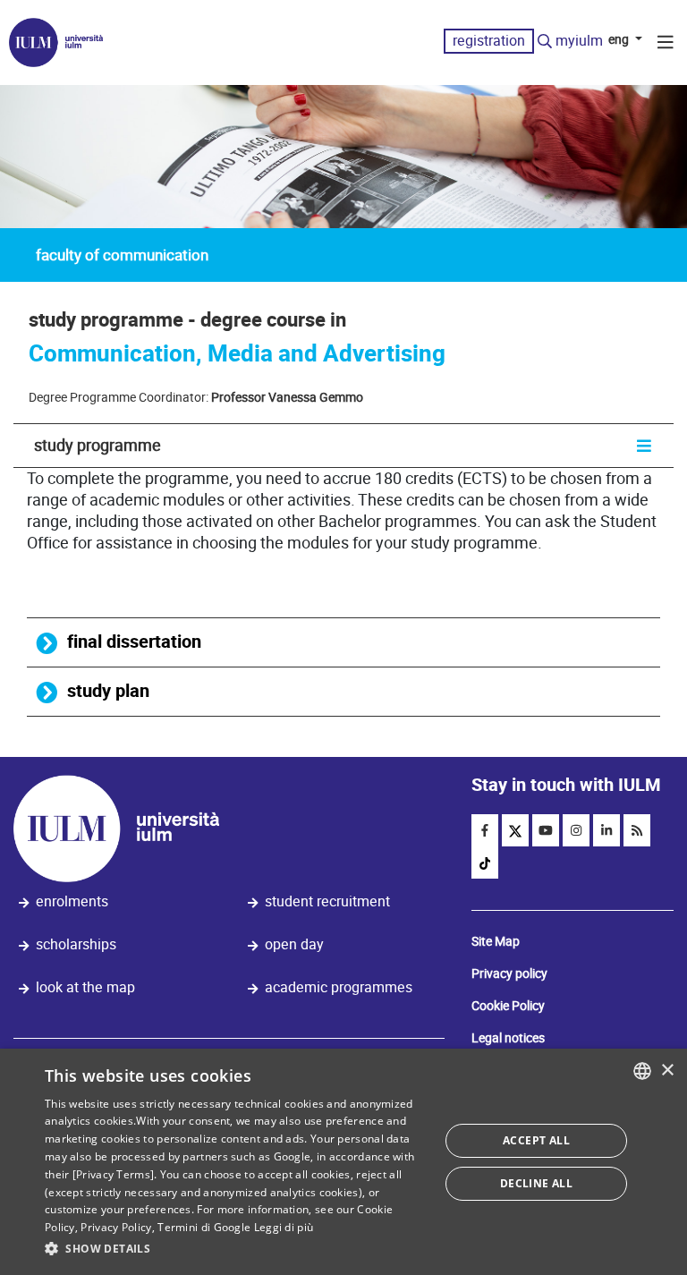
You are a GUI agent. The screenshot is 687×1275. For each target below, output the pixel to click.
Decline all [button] (536, 1183)
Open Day (294, 944)
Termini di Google (203, 1227)
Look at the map (85, 987)
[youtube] (545, 830)
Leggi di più (284, 1227)
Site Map (495, 941)
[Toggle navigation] (665, 44)
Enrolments (72, 901)
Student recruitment (327, 901)
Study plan (108, 691)
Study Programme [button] (97, 445)
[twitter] (515, 830)
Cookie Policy (508, 1006)
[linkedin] (606, 830)
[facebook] (484, 830)
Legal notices (508, 1038)
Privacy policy (509, 973)
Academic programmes (338, 987)
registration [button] (489, 40)
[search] (545, 42)
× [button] (667, 1070)
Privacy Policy (116, 1227)
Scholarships (76, 944)
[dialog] (343, 1162)
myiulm (579, 40)
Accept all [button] (536, 1140)
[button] (236, 1249)
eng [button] (620, 39)
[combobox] (642, 1071)
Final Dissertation (134, 642)
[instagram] (576, 830)
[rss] (636, 830)
